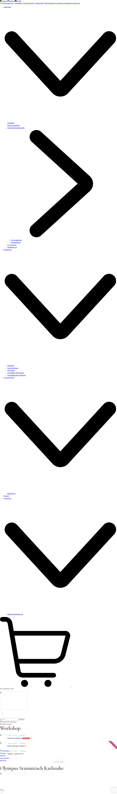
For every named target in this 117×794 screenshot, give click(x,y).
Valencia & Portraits (14, 738)
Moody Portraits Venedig (16, 746)
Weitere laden (59, 762)
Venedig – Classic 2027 (15, 754)
